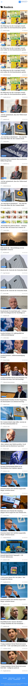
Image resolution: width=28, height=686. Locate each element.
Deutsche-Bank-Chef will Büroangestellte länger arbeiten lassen (13, 489)
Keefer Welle (5, 293)
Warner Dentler (6, 30)
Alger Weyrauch (6, 273)
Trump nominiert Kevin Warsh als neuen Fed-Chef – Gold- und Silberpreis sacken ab (14, 644)
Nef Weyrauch (6, 252)
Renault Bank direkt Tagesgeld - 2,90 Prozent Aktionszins (12, 556)
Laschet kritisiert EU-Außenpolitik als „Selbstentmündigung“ (12, 334)
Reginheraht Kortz (7, 97)
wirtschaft (4, 111)
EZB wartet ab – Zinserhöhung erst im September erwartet (12, 248)
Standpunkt (16, 679)
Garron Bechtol (6, 493)
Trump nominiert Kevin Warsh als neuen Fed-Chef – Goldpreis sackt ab (13, 667)
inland (5, 678)
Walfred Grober (6, 404)
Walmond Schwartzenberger (9, 382)
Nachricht (5, 52)
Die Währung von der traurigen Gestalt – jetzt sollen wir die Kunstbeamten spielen (13, 26)
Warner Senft (6, 448)
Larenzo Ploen (6, 230)
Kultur (3, 22)
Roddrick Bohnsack (7, 75)
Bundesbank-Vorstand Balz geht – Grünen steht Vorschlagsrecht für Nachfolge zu (13, 312)
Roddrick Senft (6, 119)
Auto (23, 678)
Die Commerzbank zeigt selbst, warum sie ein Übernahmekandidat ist (13, 423)
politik (3, 330)
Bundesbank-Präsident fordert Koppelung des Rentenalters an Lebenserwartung (14, 400)
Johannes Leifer (6, 426)
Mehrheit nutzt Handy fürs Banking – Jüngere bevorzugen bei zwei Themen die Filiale (13, 512)
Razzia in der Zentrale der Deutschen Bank (14, 270)
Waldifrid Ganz (6, 163)
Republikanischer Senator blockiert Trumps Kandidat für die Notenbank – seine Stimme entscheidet (12, 623)
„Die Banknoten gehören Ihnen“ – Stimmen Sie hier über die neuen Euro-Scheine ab (14, 226)
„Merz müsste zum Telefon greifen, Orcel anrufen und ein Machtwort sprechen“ (13, 445)
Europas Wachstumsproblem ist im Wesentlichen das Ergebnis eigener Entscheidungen (11, 468)
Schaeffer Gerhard (7, 648)
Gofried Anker (6, 141)
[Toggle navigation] (2, 2)
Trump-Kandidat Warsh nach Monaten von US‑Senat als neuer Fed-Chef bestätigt (14, 378)
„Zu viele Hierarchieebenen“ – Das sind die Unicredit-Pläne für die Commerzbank (14, 137)
